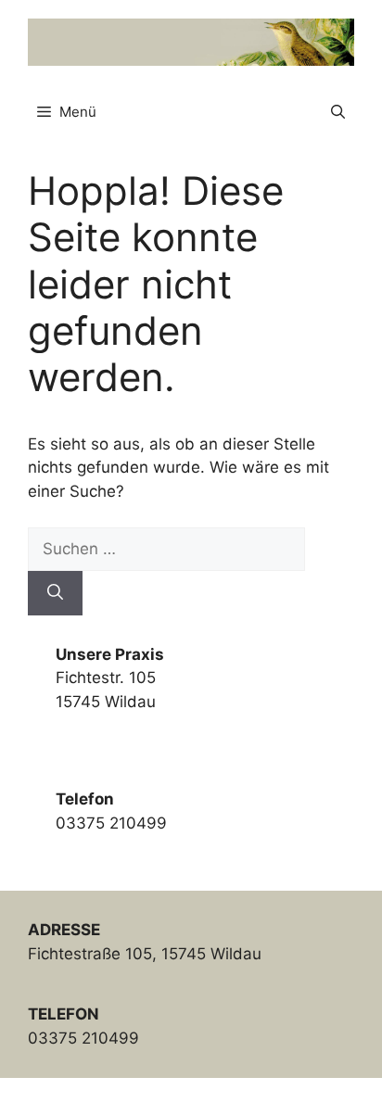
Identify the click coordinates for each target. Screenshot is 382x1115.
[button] (337, 112)
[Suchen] (55, 593)
